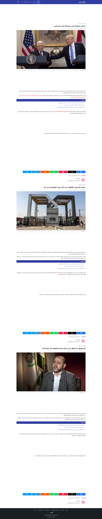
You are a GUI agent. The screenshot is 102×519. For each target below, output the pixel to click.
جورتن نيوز (82, 2)
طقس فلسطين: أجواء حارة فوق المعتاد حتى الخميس (74, 105)
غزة (22, 2)
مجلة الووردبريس (50, 517)
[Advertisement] (51, 13)
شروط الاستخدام (40, 510)
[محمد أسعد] (83, 180)
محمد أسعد (84, 28)
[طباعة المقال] (27, 172)
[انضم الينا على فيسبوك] (52, 512)
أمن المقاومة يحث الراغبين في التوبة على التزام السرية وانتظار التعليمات (70, 107)
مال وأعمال (34, 2)
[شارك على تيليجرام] (36, 172)
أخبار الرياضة (26, 2)
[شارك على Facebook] (81, 172)
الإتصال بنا (62, 510)
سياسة (38, 2)
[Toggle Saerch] (18, 2)
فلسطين (80, 23)
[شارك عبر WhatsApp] (54, 172)
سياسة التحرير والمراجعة (55, 510)
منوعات (30, 2)
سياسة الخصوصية (47, 510)
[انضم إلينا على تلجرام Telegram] (50, 512)
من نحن (35, 510)
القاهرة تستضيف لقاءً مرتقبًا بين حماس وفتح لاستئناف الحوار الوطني (71, 103)
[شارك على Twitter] (72, 172)
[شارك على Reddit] (45, 172)
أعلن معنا (66, 510)
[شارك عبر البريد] (63, 172)
